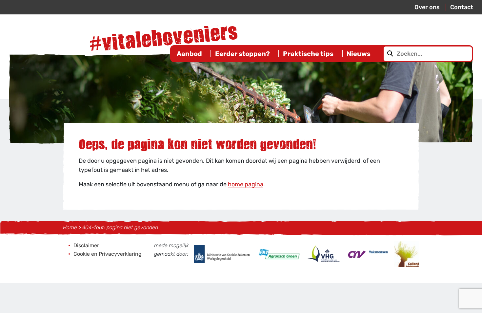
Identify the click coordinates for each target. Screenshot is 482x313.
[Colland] (406, 254)
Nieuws (359, 54)
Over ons (427, 7)
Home (70, 227)
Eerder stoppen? (242, 54)
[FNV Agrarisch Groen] (279, 254)
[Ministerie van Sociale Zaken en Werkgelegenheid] (223, 254)
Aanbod (189, 54)
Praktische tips (308, 54)
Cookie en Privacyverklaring (107, 254)
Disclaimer (86, 245)
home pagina (245, 184)
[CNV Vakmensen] (368, 254)
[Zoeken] (390, 53)
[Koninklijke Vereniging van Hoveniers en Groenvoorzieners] (324, 254)
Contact (461, 7)
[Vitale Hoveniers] (164, 36)
